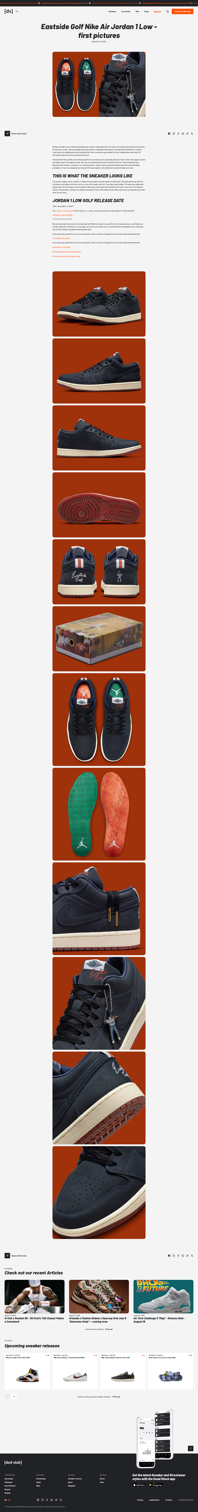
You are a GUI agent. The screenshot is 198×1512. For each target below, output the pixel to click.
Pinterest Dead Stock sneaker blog (66, 256)
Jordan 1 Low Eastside (65, 211)
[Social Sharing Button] (7, 133)
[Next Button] (13, 1396)
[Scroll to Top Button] (190, 1448)
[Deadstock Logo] (9, 11)
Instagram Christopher (61, 247)
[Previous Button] (7, 1396)
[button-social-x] (192, 133)
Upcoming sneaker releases (32, 1345)
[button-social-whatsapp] (183, 133)
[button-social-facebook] (178, 133)
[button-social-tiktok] (187, 133)
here (86, 211)
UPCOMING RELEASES (61, 238)
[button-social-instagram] (173, 133)
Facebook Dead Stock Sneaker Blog (66, 252)
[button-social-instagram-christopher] (169, 133)
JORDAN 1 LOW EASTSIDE (62, 215)
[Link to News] (17, 11)
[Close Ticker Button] (192, 3)
